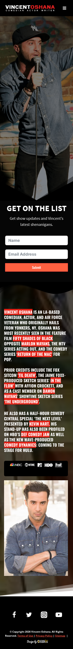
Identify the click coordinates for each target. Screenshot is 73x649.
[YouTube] (58, 614)
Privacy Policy (44, 635)
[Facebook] (14, 614)
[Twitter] (29, 614)
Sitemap (60, 635)
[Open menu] (64, 8)
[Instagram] (44, 614)
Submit (36, 267)
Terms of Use (25, 635)
